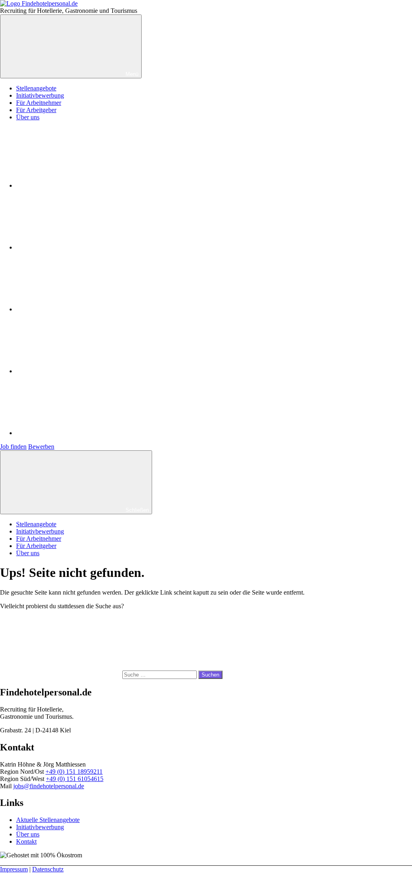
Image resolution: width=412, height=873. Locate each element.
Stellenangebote (36, 88)
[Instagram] (76, 247)
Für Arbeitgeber (36, 109)
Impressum (14, 869)
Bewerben (41, 446)
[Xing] (76, 432)
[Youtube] (76, 309)
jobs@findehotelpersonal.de (48, 786)
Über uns (27, 117)
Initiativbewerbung (40, 95)
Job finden (13, 446)
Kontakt (26, 841)
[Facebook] (76, 185)
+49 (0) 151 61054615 (74, 778)
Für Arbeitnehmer (38, 102)
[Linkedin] (76, 371)
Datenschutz (48, 869)
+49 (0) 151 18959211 (74, 771)
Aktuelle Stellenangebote (48, 819)
